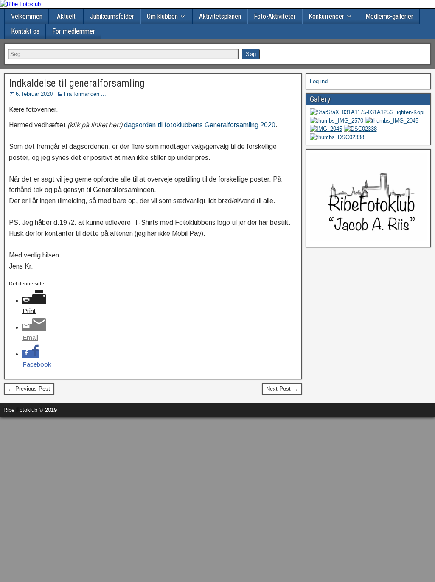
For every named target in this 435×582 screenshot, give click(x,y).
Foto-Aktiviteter (275, 16)
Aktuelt (66, 16)
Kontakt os (25, 31)
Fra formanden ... (85, 94)
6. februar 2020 (34, 94)
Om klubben (162, 16)
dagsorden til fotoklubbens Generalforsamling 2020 (199, 125)
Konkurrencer (326, 16)
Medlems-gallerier (389, 16)
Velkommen (26, 16)
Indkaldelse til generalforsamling (77, 83)
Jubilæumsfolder (112, 16)
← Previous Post (29, 389)
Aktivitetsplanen (220, 16)
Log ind (319, 81)
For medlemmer (73, 31)
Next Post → (282, 389)
